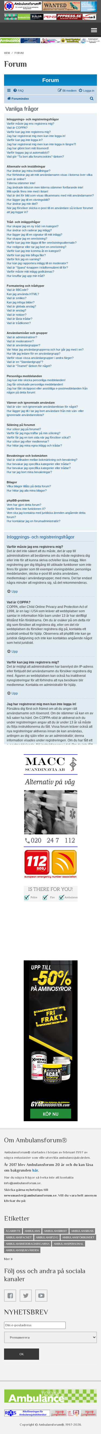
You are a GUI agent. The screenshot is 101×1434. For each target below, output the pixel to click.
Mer (7, 1259)
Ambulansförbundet (78, 1237)
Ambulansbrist (55, 1230)
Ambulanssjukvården (22, 1250)
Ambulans (32, 1230)
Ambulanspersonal (68, 1243)
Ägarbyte (13, 1230)
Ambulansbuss (82, 1230)
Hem (7, 52)
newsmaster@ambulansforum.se (30, 1195)
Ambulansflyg (47, 1237)
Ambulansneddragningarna (28, 1243)
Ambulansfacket (19, 1237)
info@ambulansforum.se (22, 1183)
